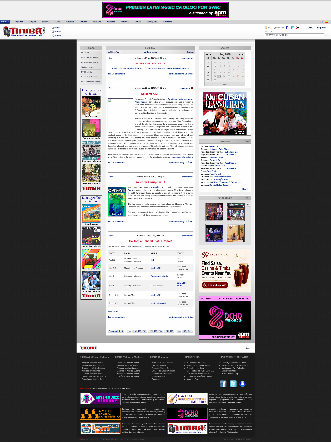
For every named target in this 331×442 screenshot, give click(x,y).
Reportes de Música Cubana (94, 365)
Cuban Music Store (216, 166)
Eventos (70, 22)
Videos (58, 28)
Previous (113, 331)
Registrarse (322, 28)
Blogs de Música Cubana (92, 362)
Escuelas (97, 22)
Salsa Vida (213, 146)
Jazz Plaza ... (230, 163)
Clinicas (83, 22)
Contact (190, 52)
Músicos (45, 22)
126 (171, 331)
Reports (131, 190)
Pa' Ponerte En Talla (89, 62)
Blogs (6, 22)
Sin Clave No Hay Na (90, 57)
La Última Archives (116, 52)
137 (184, 331)
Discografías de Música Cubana (200, 371)
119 (134, 331)
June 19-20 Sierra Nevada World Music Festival (168, 68)
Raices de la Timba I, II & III (198, 365)
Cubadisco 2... (231, 152)
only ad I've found (182, 284)
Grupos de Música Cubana (93, 368)
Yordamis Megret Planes (220, 177)
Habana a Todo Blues (219, 149)
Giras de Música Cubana (92, 374)
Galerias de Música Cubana (128, 371)
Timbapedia (152, 22)
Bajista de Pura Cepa (230, 374)
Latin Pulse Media (229, 371)
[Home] (88, 348)
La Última (85, 53)
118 (129, 331)
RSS (270, 28)
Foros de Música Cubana (162, 368)
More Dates (113, 311)
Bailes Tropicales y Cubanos (94, 376)
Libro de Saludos (159, 365)
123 (155, 331)
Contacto (167, 22)
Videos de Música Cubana (128, 362)
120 (139, 331)
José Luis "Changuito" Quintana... (225, 182)
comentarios (187, 58)
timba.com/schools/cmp (182, 157)
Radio (58, 35)
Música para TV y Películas (233, 368)
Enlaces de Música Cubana (163, 371)
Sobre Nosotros (158, 376)
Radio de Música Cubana (127, 365)
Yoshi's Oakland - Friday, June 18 (127, 68)
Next (244, 189)
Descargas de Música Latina (234, 362)
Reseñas (111, 22)
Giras (58, 22)
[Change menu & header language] (321, 22)
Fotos (58, 32)
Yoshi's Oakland (158, 303)
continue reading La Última (181, 74)
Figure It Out (215, 160)
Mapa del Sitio (192, 379)
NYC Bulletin (86, 72)
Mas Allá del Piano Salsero (198, 374)
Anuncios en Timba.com (162, 374)
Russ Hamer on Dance (90, 82)
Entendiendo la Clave (195, 368)
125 (166, 331)
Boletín (280, 28)
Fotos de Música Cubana (127, 368)
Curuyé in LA (157, 187)
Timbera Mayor (87, 67)
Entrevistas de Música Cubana (199, 376)
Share (111, 58)
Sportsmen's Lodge (160, 276)
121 (144, 331)
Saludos (124, 22)
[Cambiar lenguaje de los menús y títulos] (326, 22)
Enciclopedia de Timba (196, 362)
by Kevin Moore (150, 52)
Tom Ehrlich (212, 171)
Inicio (248, 348)
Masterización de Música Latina (235, 365)
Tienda (137, 22)
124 (160, 331)
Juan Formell (215, 174)
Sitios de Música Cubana (162, 362)
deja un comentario (116, 74)
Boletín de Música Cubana (128, 376)
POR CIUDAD (269, 32)
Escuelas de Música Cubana (94, 379)
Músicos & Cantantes (91, 371)
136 (178, 331)
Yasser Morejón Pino (218, 179)
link (152, 260)
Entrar (310, 28)
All (248, 205)
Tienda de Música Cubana (128, 374)
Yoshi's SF (156, 268)
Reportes (19, 22)
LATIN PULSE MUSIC (108, 439)
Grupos (32, 22)
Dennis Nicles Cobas (218, 185)
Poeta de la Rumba (89, 77)
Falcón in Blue (216, 157)
